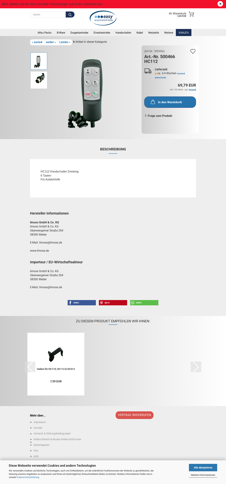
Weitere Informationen (203, 475)
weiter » (51, 42)
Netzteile (153, 32)
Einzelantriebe (102, 32)
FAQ (36, 450)
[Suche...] (70, 14)
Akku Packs (45, 32)
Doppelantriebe (79, 32)
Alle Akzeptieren (203, 467)
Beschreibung (113, 149)
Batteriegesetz (41, 445)
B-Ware (61, 32)
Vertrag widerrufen (134, 415)
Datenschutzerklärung (28, 477)
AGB (36, 456)
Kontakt (38, 427)
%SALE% (184, 32)
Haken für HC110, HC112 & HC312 (56, 369)
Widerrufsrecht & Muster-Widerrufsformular (57, 439)
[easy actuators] (104, 18)
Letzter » (64, 42)
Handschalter (123, 32)
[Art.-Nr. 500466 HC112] (95, 89)
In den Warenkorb (170, 102)
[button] (82, 302)
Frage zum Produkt (160, 116)
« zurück (37, 42)
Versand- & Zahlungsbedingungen (52, 433)
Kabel (139, 32)
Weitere (168, 32)
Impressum (40, 422)
